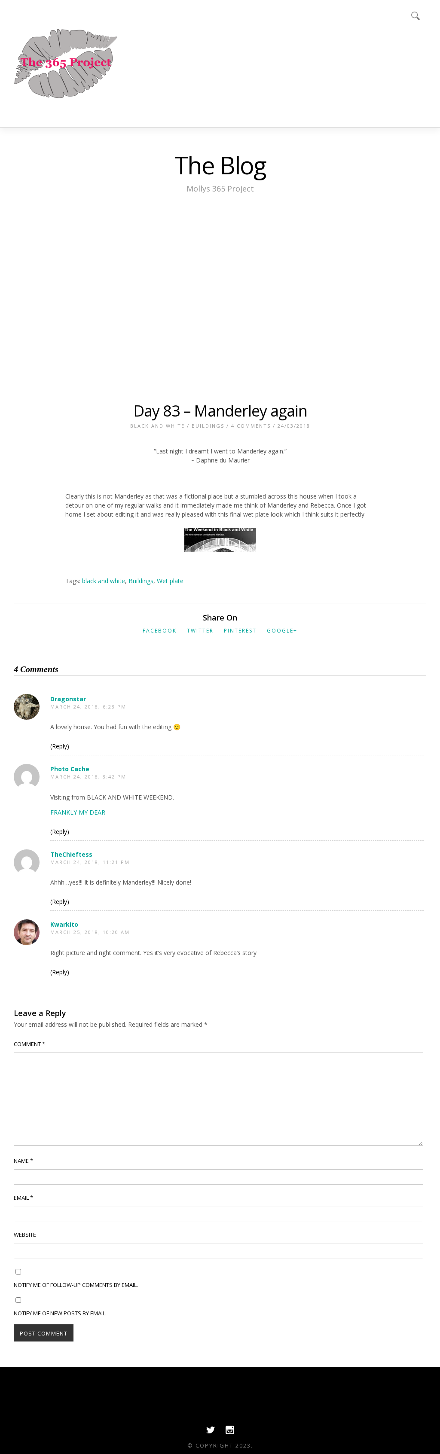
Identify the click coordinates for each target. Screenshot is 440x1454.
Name (23, 1161)
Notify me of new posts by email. (60, 1313)
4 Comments (251, 426)
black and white (103, 581)
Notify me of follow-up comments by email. (76, 1285)
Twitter (200, 630)
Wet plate (170, 581)
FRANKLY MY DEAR (77, 812)
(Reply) (59, 746)
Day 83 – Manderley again (220, 410)
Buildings (208, 426)
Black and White (157, 426)
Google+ (282, 630)
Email (23, 1198)
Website (25, 1234)
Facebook (160, 630)
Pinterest (240, 630)
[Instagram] (230, 1432)
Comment (29, 1044)
